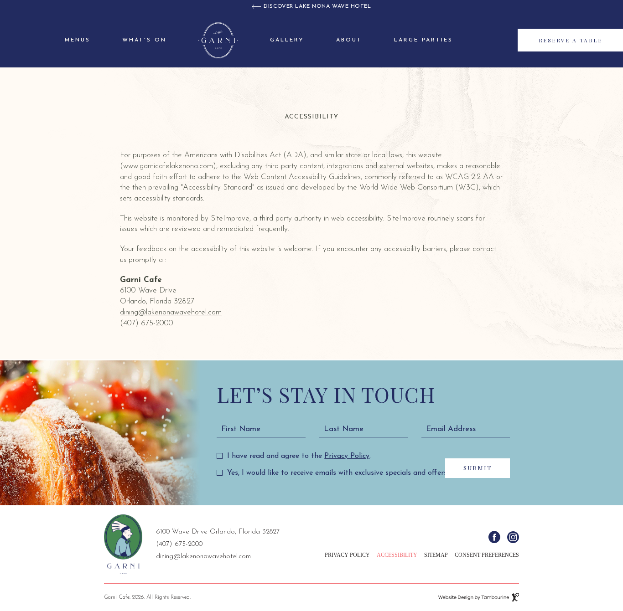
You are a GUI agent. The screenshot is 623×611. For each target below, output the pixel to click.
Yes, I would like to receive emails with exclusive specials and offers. (337, 473)
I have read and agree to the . (299, 455)
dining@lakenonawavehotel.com (171, 312)
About (349, 40)
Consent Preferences (487, 555)
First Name (240, 429)
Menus (77, 40)
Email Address (451, 429)
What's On (144, 40)
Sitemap (436, 555)
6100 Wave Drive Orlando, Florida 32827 (218, 530)
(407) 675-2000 (146, 323)
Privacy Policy (346, 455)
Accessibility (397, 555)
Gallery (287, 40)
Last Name (343, 429)
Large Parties (423, 40)
